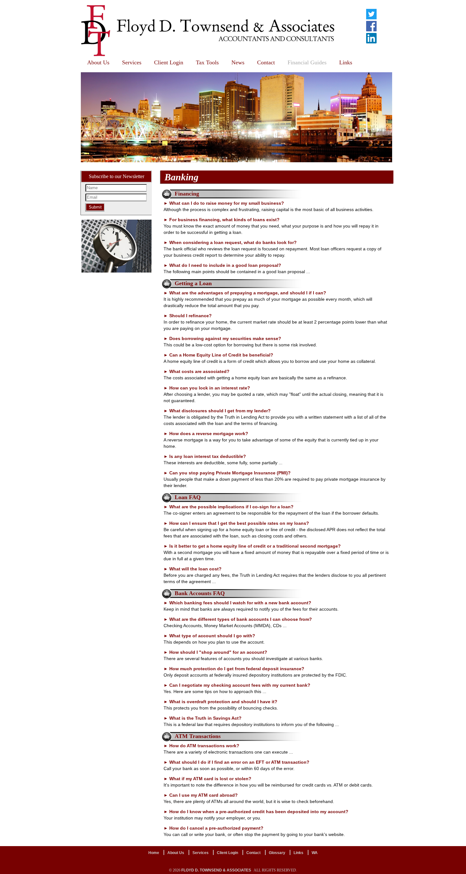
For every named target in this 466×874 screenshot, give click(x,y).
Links (345, 62)
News (237, 62)
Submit (95, 207)
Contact (266, 62)
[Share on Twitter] (371, 14)
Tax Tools (207, 62)
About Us (98, 62)
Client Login (168, 62)
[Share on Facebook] (371, 26)
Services (131, 62)
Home (153, 853)
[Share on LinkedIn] (371, 38)
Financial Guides (307, 62)
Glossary (277, 853)
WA (315, 853)
